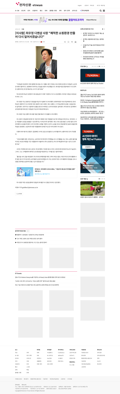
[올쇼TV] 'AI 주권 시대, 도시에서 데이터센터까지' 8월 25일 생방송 (92, 107)
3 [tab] (95, 66)
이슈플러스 (50, 352)
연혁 (98, 358)
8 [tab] (104, 66)
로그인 (98, 5)
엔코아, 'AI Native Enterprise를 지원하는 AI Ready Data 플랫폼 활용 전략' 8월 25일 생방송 (92, 102)
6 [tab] (100, 66)
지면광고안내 (84, 352)
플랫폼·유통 (53, 11)
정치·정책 (67, 11)
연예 (38, 352)
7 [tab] (102, 66)
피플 (23, 29)
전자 (29, 11)
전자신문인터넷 (101, 355)
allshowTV (61, 355)
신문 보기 (71, 355)
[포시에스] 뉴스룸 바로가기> (42, 174)
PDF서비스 (61, 361)
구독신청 (92, 5)
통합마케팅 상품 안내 (86, 358)
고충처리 (83, 367)
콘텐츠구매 (72, 358)
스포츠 (28, 367)
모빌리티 (35, 11)
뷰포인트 (49, 361)
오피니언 (74, 11)
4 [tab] (97, 66)
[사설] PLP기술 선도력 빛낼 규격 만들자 (93, 46)
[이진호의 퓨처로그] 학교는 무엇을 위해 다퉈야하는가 (93, 58)
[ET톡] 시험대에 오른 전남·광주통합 (93, 40)
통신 (41, 11)
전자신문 (99, 352)
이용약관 (83, 361)
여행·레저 (39, 364)
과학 (60, 11)
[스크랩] (68, 42)
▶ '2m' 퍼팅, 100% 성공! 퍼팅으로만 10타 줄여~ (29, 239)
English (80, 5)
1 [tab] (92, 66)
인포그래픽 (50, 364)
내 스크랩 (71, 365)
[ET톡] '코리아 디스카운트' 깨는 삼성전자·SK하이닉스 (93, 34)
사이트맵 (69, 379)
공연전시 (39, 358)
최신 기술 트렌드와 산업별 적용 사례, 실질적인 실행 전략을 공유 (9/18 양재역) (37, 285)
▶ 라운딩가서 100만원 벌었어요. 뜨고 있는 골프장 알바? (31, 242)
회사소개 (24, 385)
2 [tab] (94, 66)
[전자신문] (29, 4)
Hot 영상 (49, 358)
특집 (28, 370)
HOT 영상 (84, 179)
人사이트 (19, 194)
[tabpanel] (92, 46)
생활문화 (39, 361)
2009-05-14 (39, 42)
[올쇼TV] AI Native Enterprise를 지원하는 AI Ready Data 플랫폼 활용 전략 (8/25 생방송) (40, 277)
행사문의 (83, 355)
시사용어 (60, 358)
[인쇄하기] (75, 42)
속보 (16, 352)
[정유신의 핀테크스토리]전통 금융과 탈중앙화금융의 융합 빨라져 (93, 52)
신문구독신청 (72, 352)
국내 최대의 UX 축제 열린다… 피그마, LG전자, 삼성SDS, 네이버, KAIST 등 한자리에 (92, 113)
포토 (38, 355)
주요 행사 (84, 66)
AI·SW (17, 11)
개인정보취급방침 (85, 364)
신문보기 (86, 5)
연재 (28, 372)
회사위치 (99, 364)
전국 (28, 364)
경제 (46, 11)
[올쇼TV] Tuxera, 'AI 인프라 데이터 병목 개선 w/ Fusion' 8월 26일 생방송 (92, 95)
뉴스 (16, 350)
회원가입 (103, 5)
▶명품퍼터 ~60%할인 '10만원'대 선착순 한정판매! (29, 235)
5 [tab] (99, 66)
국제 (28, 361)
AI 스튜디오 (50, 355)
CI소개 (98, 361)
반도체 (23, 11)
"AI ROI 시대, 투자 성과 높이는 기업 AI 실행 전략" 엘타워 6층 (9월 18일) (35, 281)
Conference (61, 352)
